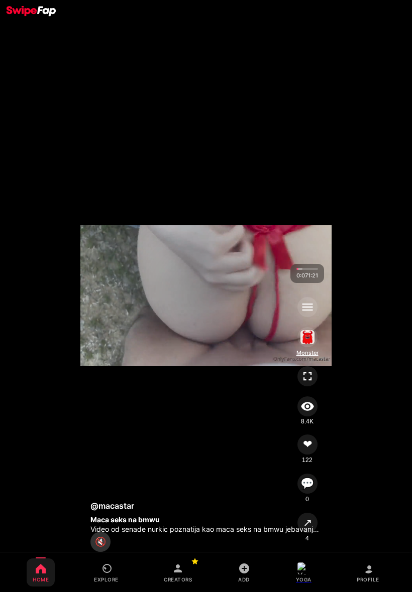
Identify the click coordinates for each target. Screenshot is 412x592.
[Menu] (307, 307)
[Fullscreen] (307, 376)
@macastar (112, 506)
